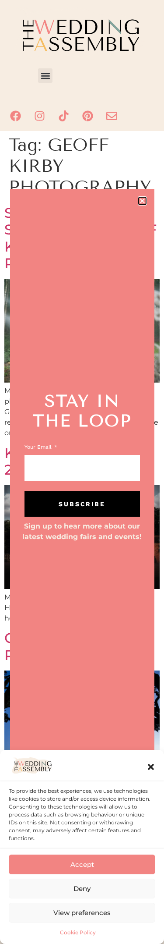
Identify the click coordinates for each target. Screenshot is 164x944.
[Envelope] (111, 116)
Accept (82, 864)
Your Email (38, 447)
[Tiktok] (63, 116)
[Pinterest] (87, 116)
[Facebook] (15, 116)
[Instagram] (39, 116)
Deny (82, 888)
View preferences (82, 913)
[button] (151, 767)
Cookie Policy (78, 932)
